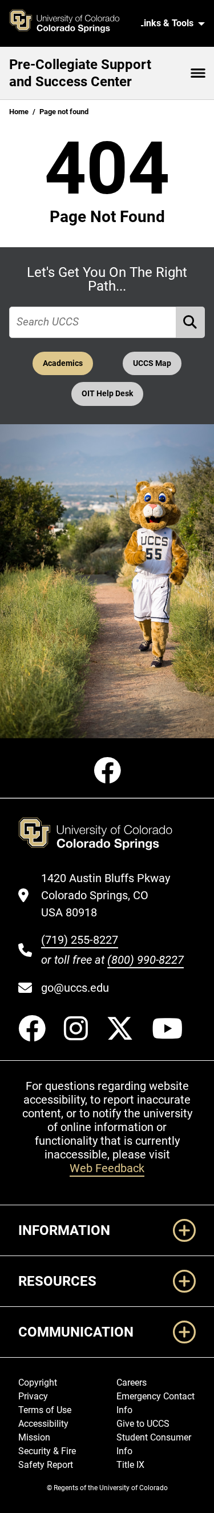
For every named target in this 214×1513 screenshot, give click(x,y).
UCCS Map (152, 363)
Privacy (33, 1396)
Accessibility (43, 1423)
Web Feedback (107, 1168)
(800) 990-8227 (145, 960)
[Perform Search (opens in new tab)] (190, 322)
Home (19, 111)
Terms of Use (44, 1410)
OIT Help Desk (107, 394)
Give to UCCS (142, 1423)
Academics (63, 363)
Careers (131, 1382)
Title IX (130, 1464)
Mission (34, 1437)
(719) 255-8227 (79, 940)
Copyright (37, 1382)
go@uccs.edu (75, 988)
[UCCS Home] (70, 23)
